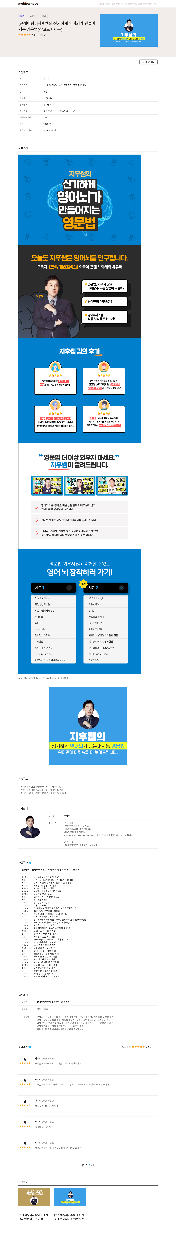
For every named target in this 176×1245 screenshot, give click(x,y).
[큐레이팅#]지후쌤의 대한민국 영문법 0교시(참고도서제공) (33, 1217)
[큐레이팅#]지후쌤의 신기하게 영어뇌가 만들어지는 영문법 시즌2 (69, 1217)
